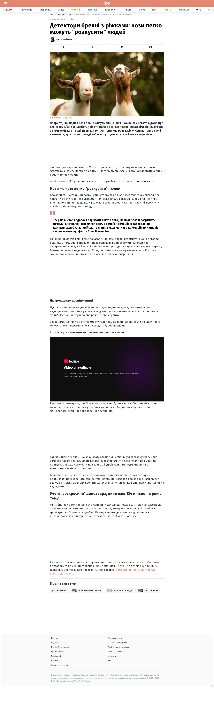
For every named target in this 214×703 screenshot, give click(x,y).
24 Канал (7, 10)
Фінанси (75, 10)
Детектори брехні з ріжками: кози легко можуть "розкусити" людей (102, 14)
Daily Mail (67, 117)
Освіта (168, 10)
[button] (63, 47)
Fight (155, 10)
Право (128, 10)
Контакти (112, 656)
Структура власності (59, 665)
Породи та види (64, 14)
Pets (52, 14)
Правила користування (117, 642)
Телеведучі (56, 656)
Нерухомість (111, 10)
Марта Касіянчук (64, 39)
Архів (110, 661)
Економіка (45, 10)
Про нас (54, 638)
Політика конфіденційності (119, 647)
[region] (107, 696)
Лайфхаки (184, 10)
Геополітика (26, 10)
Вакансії (54, 661)
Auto (198, 10)
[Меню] (5, 3)
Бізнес (61, 10)
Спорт (142, 10)
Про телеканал (57, 651)
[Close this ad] (212, 686)
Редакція (55, 642)
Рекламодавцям (115, 638)
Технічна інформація (116, 651)
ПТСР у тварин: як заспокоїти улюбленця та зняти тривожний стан (111, 181)
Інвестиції (92, 10)
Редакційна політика (60, 647)
